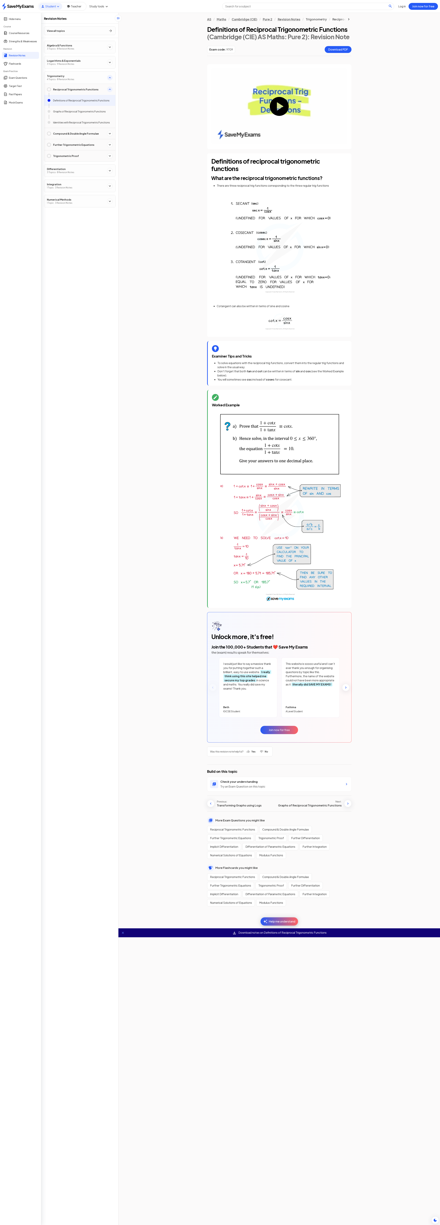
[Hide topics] (118, 18)
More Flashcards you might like (236, 868)
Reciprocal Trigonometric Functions (232, 829)
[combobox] (308, 6)
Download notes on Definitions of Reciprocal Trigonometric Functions (282, 932)
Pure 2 (267, 19)
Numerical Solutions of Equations (231, 855)
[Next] (345, 687)
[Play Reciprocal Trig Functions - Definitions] (279, 106)
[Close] (122, 932)
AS (209, 19)
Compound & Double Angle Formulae (285, 829)
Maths (221, 19)
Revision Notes (289, 19)
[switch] (435, 1220)
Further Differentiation (305, 838)
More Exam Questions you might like (240, 820)
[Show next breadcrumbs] (348, 19)
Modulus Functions (271, 855)
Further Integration (314, 846)
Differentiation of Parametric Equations (270, 846)
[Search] (390, 6)
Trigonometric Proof (271, 838)
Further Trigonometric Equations (230, 838)
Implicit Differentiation (224, 846)
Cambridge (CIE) (244, 19)
